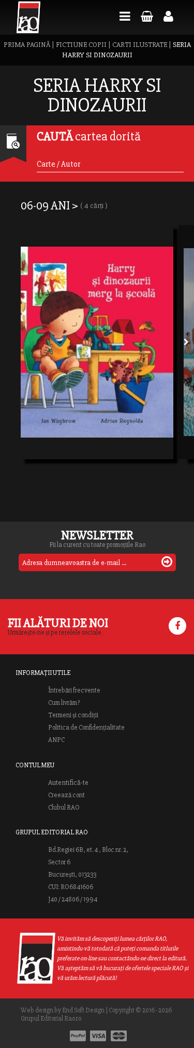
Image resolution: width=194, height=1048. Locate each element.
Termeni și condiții (73, 715)
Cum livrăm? (64, 703)
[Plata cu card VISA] (98, 1035)
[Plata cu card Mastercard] (119, 1035)
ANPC (56, 740)
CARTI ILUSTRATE (139, 44)
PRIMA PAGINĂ (27, 44)
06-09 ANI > (64, 206)
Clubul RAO (64, 807)
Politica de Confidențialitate (86, 727)
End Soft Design (83, 1010)
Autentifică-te (68, 782)
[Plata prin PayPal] (78, 1035)
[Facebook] (177, 626)
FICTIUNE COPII (81, 44)
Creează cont (66, 795)
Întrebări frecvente (74, 690)
